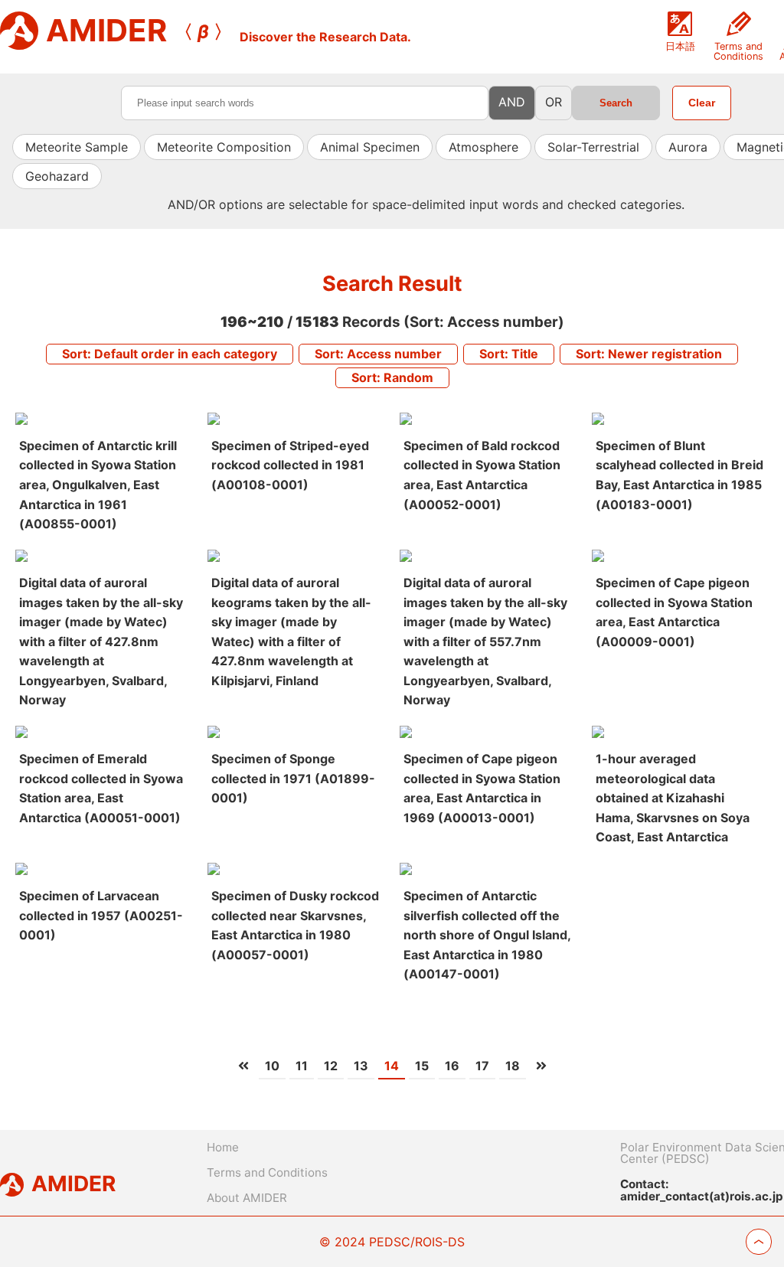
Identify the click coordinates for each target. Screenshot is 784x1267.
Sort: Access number (378, 353)
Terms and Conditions (267, 1172)
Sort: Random (392, 377)
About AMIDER (247, 1197)
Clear (701, 102)
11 (302, 1065)
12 (331, 1065)
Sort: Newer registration (649, 353)
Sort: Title (508, 353)
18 (512, 1065)
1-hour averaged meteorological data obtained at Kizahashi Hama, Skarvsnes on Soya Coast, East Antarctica (673, 797)
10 (272, 1065)
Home (223, 1147)
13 (361, 1065)
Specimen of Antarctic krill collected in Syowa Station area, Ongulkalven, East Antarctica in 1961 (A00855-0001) (98, 484)
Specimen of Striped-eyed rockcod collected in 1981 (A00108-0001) (290, 465)
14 (391, 1065)
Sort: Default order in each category (169, 353)
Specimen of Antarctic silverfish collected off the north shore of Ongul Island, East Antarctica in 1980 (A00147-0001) (486, 934)
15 (422, 1065)
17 (482, 1065)
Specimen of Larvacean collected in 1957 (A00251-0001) (101, 915)
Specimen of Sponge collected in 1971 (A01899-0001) (293, 778)
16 (452, 1065)
